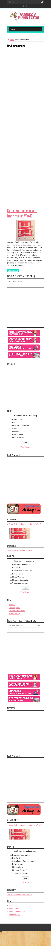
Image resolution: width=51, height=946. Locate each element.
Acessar (12, 605)
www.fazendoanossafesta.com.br (19, 550)
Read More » (13, 271)
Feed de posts (14, 608)
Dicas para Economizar (21, 565)
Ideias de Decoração (20, 580)
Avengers (15, 432)
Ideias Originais (18, 577)
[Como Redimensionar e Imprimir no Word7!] (19, 539)
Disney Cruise (17, 435)
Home (12, 40)
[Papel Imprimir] (24, 343)
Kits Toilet (16, 568)
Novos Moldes (17, 574)
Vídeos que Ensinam (20, 583)
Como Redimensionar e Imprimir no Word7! (22, 213)
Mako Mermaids (18, 438)
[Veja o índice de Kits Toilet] (24, 358)
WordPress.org (14, 614)
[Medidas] (24, 350)
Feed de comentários (17, 611)
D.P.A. (14, 423)
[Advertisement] (26, 66)
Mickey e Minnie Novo (20, 426)
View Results (25, 447)
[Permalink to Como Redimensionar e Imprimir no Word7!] (25, 240)
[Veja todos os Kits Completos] (24, 336)
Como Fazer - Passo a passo (23, 571)
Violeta (15, 429)
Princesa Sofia (17, 420)
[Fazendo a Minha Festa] (25, 19)
